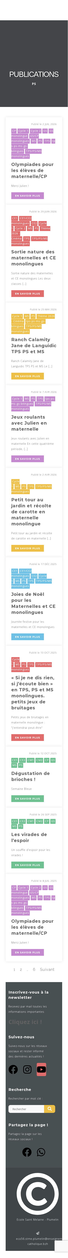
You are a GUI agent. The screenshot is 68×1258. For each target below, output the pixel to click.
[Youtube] (41, 1069)
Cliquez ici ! (25, 1022)
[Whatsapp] (41, 1152)
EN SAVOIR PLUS (27, 195)
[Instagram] (27, 1069)
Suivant (47, 969)
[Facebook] (13, 1069)
